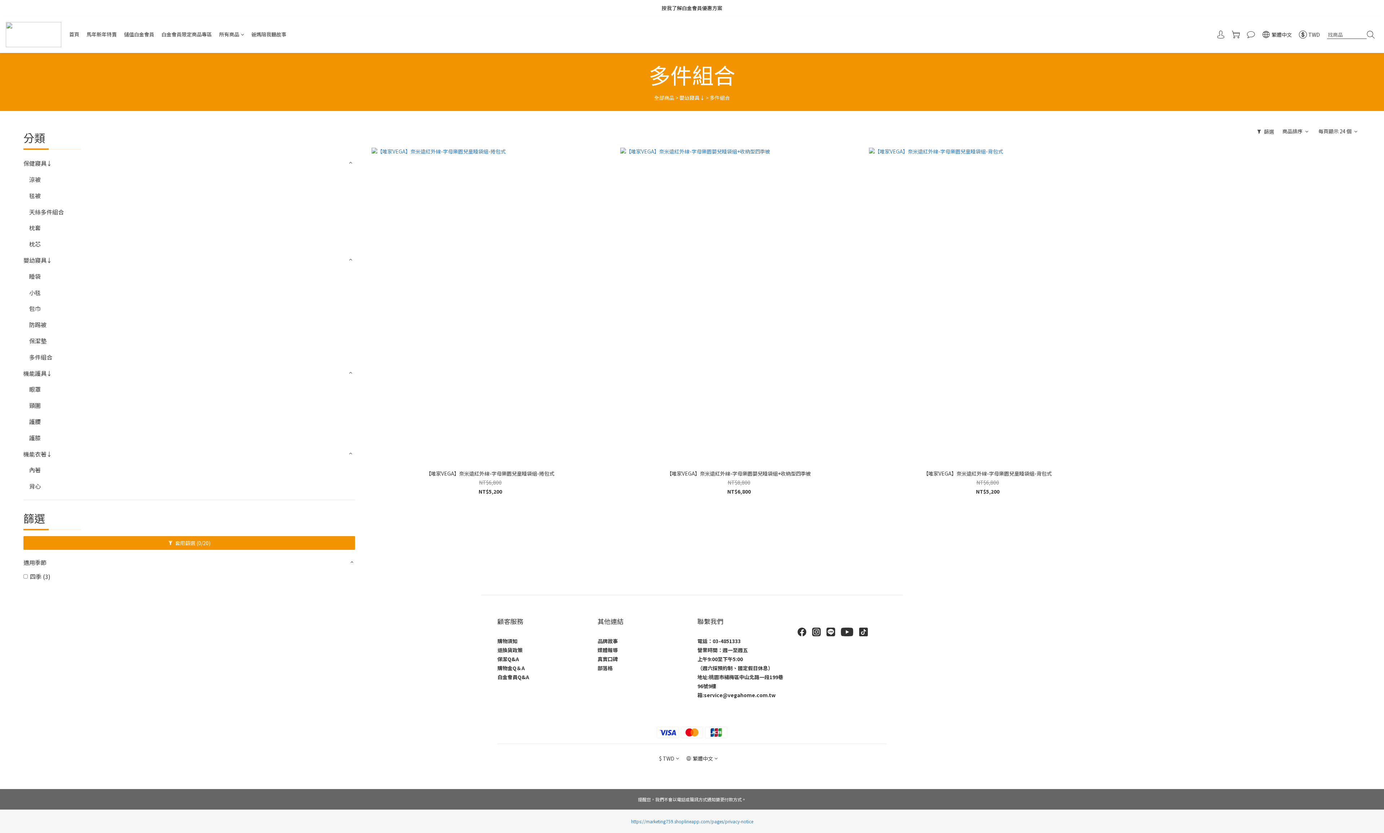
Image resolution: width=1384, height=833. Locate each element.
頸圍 (35, 405)
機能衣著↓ (37, 454)
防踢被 (37, 324)
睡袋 (35, 276)
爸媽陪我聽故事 (269, 34)
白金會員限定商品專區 (186, 34)
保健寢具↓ (37, 163)
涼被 (35, 179)
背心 (35, 486)
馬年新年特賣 (101, 34)
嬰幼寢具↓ (692, 97)
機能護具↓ (37, 373)
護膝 (35, 437)
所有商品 (229, 34)
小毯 (35, 292)
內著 (35, 470)
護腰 (35, 421)
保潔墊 (37, 341)
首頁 (74, 34)
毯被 (35, 195)
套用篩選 (192, 543)
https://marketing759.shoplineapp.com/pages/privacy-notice (692, 821)
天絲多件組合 (46, 212)
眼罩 (35, 389)
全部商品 (664, 97)
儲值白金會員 (139, 34)
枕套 (35, 227)
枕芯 (35, 244)
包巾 (35, 308)
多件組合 (720, 97)
